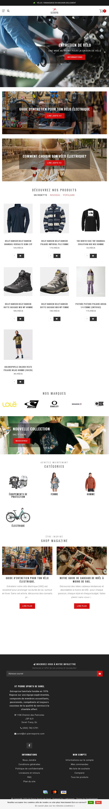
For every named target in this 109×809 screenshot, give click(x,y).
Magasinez (22, 441)
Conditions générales (29, 764)
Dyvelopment (92, 799)
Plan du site (29, 781)
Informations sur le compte (80, 760)
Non (98, 802)
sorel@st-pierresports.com (31, 734)
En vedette (40, 195)
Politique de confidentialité (29, 768)
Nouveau (55, 195)
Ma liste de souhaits (79, 768)
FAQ (29, 777)
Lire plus (27, 606)
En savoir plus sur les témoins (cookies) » (55, 806)
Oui (90, 802)
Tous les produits (79, 777)
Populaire (69, 195)
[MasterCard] (54, 792)
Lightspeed (69, 799)
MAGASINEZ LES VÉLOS (66, 57)
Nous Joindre (29, 760)
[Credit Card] (45, 792)
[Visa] (63, 792)
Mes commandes (79, 764)
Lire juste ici (54, 116)
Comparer (80, 773)
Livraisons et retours (29, 773)
